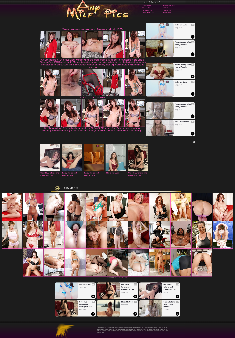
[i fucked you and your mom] (223, 248)
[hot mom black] (201, 276)
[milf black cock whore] (75, 248)
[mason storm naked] (138, 220)
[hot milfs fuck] (180, 276)
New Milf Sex (167, 10)
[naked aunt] (201, 220)
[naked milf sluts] (159, 248)
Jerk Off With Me (182, 122)
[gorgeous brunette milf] (117, 276)
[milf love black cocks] (33, 276)
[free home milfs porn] (138, 248)
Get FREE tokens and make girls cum (49, 174)
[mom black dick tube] (54, 276)
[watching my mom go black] (75, 220)
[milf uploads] (201, 248)
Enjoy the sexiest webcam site (69, 174)
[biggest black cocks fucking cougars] (54, 248)
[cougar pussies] (33, 248)
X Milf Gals (166, 8)
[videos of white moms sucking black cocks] (138, 276)
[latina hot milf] (96, 248)
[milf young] (96, 276)
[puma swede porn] (12, 220)
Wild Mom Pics (146, 8)
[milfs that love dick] (180, 248)
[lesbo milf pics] (117, 248)
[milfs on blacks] (223, 220)
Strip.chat (178, 28)
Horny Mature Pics (168, 5)
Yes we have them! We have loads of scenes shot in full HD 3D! (92, 29)
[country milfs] (33, 220)
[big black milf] (159, 220)
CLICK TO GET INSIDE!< (92, 97)
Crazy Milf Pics (146, 5)
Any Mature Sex (147, 10)
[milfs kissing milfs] (12, 248)
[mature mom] (180, 220)
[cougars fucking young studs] (96, 220)
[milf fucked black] (75, 276)
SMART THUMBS (122, 277)
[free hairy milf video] (159, 276)
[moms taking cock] (117, 220)
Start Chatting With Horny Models (183, 43)
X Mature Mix (167, 12)
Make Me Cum (181, 25)
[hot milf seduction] (54, 220)
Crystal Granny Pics (148, 12)
